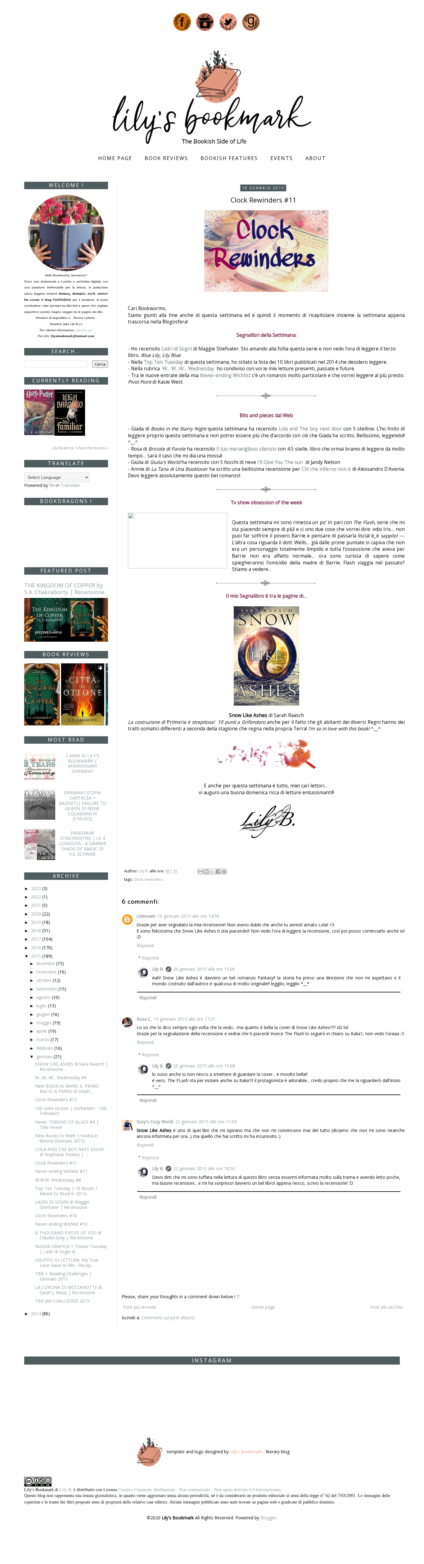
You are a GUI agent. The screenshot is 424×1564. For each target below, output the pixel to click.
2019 (36, 922)
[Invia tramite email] (200, 871)
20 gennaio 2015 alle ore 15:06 (204, 969)
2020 (36, 914)
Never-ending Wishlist (225, 375)
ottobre (44, 980)
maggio (44, 1023)
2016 (36, 948)
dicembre (46, 963)
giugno (43, 1014)
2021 (36, 905)
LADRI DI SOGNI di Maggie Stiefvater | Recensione (62, 1204)
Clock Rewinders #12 (56, 1100)
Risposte (150, 958)
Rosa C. (144, 1019)
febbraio (45, 1048)
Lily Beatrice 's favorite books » (80, 448)
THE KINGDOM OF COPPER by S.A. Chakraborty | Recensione (64, 588)
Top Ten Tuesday (163, 362)
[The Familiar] (70, 412)
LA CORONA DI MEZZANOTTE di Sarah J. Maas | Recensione (68, 1289)
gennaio (45, 1056)
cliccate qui (84, 330)
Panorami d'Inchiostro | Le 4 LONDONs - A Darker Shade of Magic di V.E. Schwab (82, 843)
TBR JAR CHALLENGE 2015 (62, 1301)
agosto (44, 997)
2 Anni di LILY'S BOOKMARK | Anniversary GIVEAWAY (82, 763)
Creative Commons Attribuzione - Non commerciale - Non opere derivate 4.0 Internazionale (199, 1489)
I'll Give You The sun (280, 462)
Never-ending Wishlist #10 (61, 1224)
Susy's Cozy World (155, 1122)
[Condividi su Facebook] (218, 871)
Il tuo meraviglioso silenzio (246, 449)
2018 (36, 930)
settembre (47, 989)
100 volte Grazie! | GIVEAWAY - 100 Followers (70, 1110)
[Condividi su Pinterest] (224, 871)
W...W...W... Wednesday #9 (61, 1078)
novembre (47, 972)
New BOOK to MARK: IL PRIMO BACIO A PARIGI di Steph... (67, 1088)
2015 (36, 956)
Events (281, 158)
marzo (43, 1039)
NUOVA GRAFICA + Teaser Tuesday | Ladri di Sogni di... (71, 1248)
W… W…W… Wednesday (188, 368)
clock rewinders (148, 879)
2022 (36, 897)
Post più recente (139, 1307)
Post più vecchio (386, 1307)
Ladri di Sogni (176, 348)
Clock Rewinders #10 (56, 1216)
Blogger (268, 1518)
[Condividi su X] (212, 871)
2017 (36, 939)
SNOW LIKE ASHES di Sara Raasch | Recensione (71, 1066)
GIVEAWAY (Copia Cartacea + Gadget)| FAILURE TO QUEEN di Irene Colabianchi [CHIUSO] (82, 806)
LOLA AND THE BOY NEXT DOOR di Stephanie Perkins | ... (69, 1151)
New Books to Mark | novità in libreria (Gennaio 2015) (66, 1138)
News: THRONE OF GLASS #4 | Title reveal (67, 1124)
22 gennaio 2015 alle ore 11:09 (206, 1122)
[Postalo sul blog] (206, 871)
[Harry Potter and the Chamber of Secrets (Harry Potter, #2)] (39, 412)
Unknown (146, 916)
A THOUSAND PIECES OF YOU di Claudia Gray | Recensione (68, 1235)
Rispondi (145, 945)
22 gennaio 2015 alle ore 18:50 (204, 1168)
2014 (36, 1314)
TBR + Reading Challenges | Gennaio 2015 (63, 1276)
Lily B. (158, 969)
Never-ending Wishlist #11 (61, 1171)
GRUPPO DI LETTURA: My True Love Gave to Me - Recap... (66, 1262)
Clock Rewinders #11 (56, 1163)
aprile (42, 1031)
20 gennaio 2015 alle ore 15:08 (204, 1066)
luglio (42, 1006)
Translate (70, 485)
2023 (36, 888)
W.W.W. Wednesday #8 (58, 1180)
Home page (115, 158)
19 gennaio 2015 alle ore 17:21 (184, 1019)
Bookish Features (229, 158)
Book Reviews (166, 158)
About (315, 158)
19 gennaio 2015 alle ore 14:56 (188, 916)
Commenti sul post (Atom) (168, 1318)
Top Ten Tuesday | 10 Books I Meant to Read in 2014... (66, 1190)
